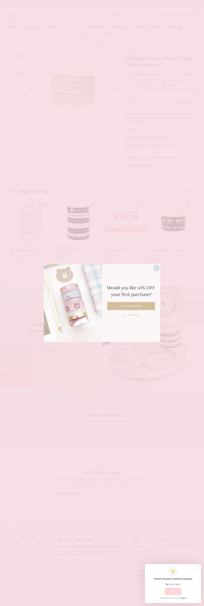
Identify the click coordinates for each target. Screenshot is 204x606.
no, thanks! (131, 315)
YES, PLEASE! (131, 306)
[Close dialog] (156, 268)
